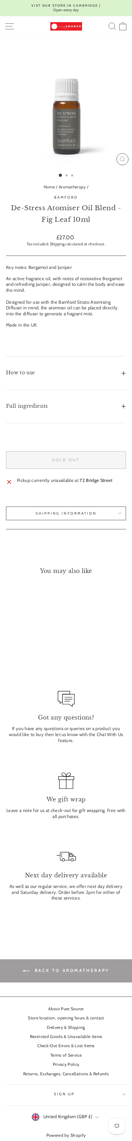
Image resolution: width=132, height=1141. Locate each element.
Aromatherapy (72, 187)
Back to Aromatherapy (70, 970)
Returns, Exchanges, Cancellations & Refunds (66, 1073)
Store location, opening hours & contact (66, 1018)
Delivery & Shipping (66, 1027)
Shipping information (66, 513)
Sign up (64, 1094)
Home (49, 187)
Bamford (66, 197)
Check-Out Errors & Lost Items (65, 1045)
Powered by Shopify (66, 1135)
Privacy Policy (66, 1064)
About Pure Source (65, 1008)
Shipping (57, 243)
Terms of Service (66, 1055)
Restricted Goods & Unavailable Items (66, 1036)
